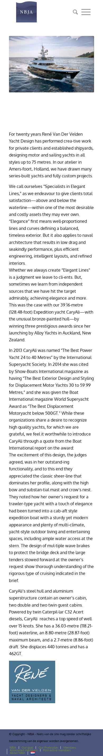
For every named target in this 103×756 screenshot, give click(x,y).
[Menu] (86, 11)
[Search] (73, 11)
